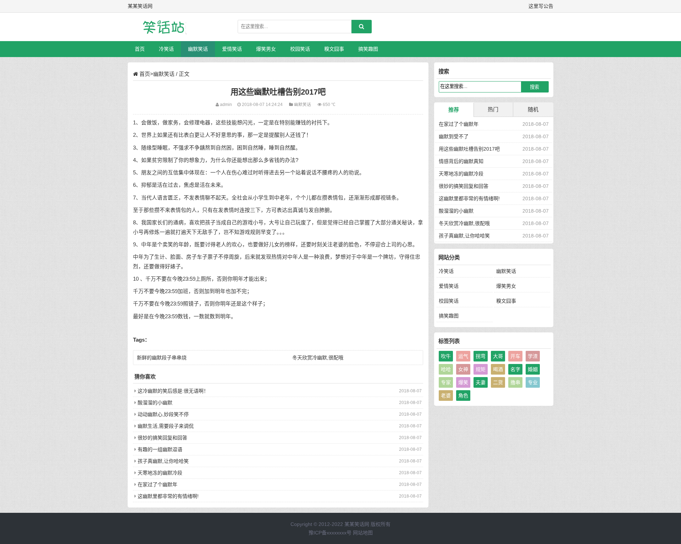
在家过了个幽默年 (157, 484)
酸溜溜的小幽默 (155, 402)
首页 (140, 49)
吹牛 (446, 356)
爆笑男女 (266, 49)
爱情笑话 (232, 49)
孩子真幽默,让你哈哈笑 (163, 461)
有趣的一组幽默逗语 (160, 449)
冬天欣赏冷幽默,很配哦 (317, 357)
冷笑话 (166, 49)
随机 (533, 109)
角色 (463, 395)
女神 (463, 369)
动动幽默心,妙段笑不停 (163, 414)
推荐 (453, 110)
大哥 (498, 356)
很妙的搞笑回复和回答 (162, 438)
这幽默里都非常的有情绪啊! (168, 496)
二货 (498, 382)
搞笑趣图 (368, 49)
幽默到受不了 (454, 136)
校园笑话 (300, 49)
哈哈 (446, 369)
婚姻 (533, 369)
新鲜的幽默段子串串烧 (162, 357)
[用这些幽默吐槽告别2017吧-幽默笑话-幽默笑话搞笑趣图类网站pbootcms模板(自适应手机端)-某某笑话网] (165, 27)
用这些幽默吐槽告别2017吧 (469, 149)
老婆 (446, 395)
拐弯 (481, 356)
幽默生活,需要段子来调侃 (166, 426)
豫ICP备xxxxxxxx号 (330, 532)
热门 (493, 109)
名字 (515, 369)
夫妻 (481, 382)
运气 (463, 356)
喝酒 (498, 369)
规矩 (481, 369)
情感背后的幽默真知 (461, 161)
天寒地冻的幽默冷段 (160, 473)
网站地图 (363, 532)
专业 (533, 382)
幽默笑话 (198, 49)
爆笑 (463, 382)
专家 (446, 382)
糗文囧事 (334, 49)
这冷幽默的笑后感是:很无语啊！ (173, 391)
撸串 (515, 382)
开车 (515, 356)
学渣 (533, 356)
